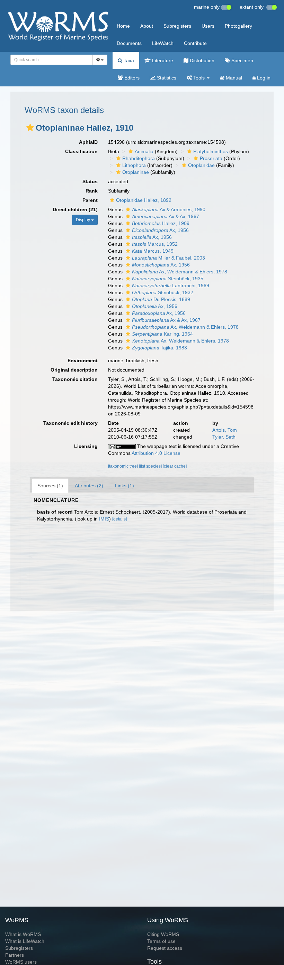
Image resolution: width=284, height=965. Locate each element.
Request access (164, 948)
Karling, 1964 (162, 334)
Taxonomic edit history (70, 423)
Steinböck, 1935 (167, 278)
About (146, 26)
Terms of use (161, 941)
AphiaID (88, 142)
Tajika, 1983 (159, 347)
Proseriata (211, 158)
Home (123, 26)
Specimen (241, 60)
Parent (90, 200)
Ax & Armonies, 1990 (168, 209)
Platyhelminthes (210, 151)
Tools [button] (199, 78)
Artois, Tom (224, 430)
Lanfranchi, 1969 (170, 285)
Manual (233, 78)
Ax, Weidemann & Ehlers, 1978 (179, 271)
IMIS (104, 519)
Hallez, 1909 (160, 223)
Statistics (166, 78)
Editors (131, 78)
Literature (162, 60)
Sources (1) (50, 485)
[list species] (151, 466)
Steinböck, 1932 (162, 292)
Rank (92, 191)
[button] (30, 127)
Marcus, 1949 (153, 251)
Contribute (195, 43)
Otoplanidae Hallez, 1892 (143, 200)
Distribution (201, 60)
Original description (74, 370)
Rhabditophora (138, 158)
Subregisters (177, 26)
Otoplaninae (135, 172)
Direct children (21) (75, 209)
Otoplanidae (201, 165)
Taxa (128, 60)
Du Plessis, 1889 (161, 299)
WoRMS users (21, 962)
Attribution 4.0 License (156, 453)
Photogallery (238, 26)
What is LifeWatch (24, 941)
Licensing (86, 446)
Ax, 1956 (160, 230)
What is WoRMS (23, 934)
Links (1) (124, 485)
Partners (14, 955)
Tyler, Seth (224, 437)
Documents (129, 43)
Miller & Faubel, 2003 (168, 258)
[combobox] (51, 60)
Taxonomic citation (75, 379)
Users (208, 26)
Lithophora (134, 165)
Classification (81, 151)
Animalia (144, 151)
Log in (263, 78)
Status (90, 181)
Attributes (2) (89, 485)
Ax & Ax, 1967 (165, 216)
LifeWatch (163, 43)
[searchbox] (50, 60)
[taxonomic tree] (123, 466)
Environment (83, 360)
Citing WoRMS (163, 934)
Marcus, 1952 (155, 244)
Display (83, 219)
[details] (119, 519)
